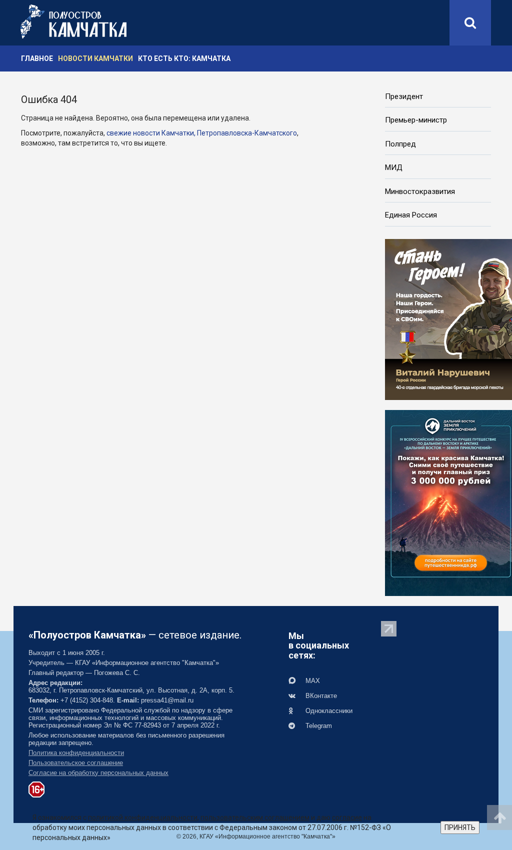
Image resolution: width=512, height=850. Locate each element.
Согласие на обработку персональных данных (98, 772)
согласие (347, 818)
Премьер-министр (416, 120)
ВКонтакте (320, 696)
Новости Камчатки (95, 58)
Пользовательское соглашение (75, 762)
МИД (393, 167)
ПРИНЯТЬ (460, 828)
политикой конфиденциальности (143, 818)
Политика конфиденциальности (76, 752)
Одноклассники (328, 710)
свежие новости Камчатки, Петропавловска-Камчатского (201, 133)
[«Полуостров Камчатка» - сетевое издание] (74, 22)
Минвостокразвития (420, 191)
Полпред (400, 144)
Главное (37, 58)
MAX (312, 680)
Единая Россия (411, 215)
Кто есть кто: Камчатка (184, 58)
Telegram (318, 726)
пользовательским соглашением (255, 818)
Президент (404, 96)
